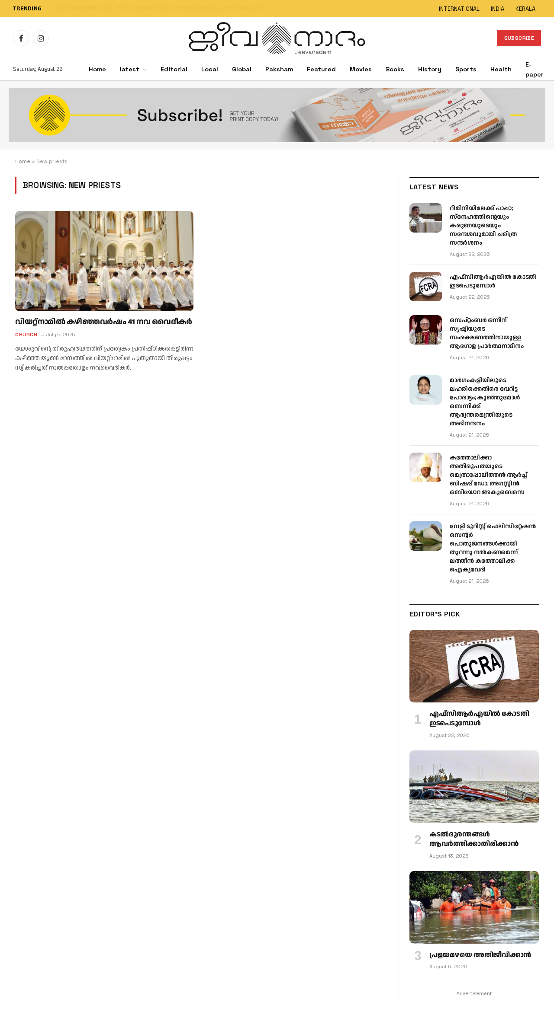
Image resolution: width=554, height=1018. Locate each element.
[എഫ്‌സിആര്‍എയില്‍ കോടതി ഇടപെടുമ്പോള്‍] (425, 286)
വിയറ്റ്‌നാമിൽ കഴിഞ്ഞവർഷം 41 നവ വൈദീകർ (103, 322)
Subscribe (519, 38)
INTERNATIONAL (459, 9)
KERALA (525, 9)
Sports (466, 69)
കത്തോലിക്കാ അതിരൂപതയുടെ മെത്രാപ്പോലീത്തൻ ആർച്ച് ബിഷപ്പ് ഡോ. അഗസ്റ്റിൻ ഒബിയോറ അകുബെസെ (488, 475)
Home (97, 69)
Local (209, 69)
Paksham (279, 69)
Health (501, 69)
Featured (321, 69)
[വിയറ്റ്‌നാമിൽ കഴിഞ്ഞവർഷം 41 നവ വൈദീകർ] (104, 261)
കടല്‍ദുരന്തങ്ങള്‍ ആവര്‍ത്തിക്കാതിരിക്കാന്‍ (473, 839)
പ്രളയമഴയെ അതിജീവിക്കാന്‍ (480, 955)
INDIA (497, 9)
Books (395, 69)
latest (129, 69)
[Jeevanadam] (276, 38)
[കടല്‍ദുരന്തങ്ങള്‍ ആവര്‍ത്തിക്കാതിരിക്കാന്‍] (474, 786)
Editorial (174, 69)
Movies (361, 69)
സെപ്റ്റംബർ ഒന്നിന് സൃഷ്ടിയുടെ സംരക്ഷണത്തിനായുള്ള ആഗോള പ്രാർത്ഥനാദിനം (487, 333)
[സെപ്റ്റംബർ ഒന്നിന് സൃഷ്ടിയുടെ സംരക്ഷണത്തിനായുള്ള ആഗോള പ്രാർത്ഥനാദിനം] (425, 330)
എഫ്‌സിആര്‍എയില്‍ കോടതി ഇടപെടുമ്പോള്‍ (119, 8)
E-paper (534, 69)
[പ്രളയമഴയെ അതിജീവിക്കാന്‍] (474, 907)
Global (241, 69)
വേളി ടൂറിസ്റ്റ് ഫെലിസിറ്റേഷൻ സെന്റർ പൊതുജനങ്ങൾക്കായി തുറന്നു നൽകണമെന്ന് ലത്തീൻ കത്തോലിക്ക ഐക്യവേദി (492, 548)
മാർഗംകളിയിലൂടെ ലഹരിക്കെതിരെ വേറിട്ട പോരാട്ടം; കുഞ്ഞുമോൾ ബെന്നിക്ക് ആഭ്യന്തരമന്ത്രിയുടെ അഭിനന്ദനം (485, 402)
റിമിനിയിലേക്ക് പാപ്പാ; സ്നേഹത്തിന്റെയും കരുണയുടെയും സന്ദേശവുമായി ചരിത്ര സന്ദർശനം (483, 225)
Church (26, 334)
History (429, 69)
